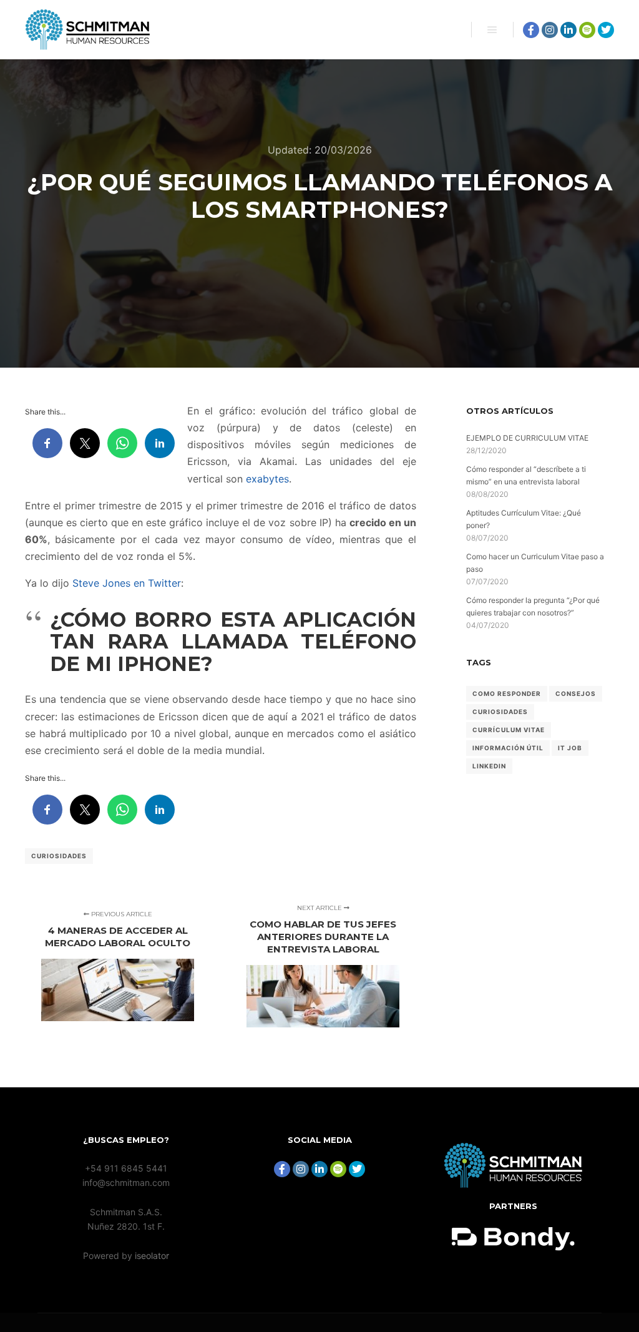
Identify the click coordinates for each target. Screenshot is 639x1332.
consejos (575, 693)
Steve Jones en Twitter (126, 583)
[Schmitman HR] (87, 29)
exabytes (267, 479)
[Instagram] (550, 30)
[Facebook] (531, 30)
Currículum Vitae (508, 729)
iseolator (152, 1255)
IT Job (570, 748)
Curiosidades (59, 855)
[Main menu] (492, 30)
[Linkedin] (568, 30)
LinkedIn (489, 766)
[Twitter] (606, 30)
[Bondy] (513, 1184)
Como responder (506, 693)
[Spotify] (587, 30)
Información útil (508, 748)
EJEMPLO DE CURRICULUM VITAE (527, 438)
